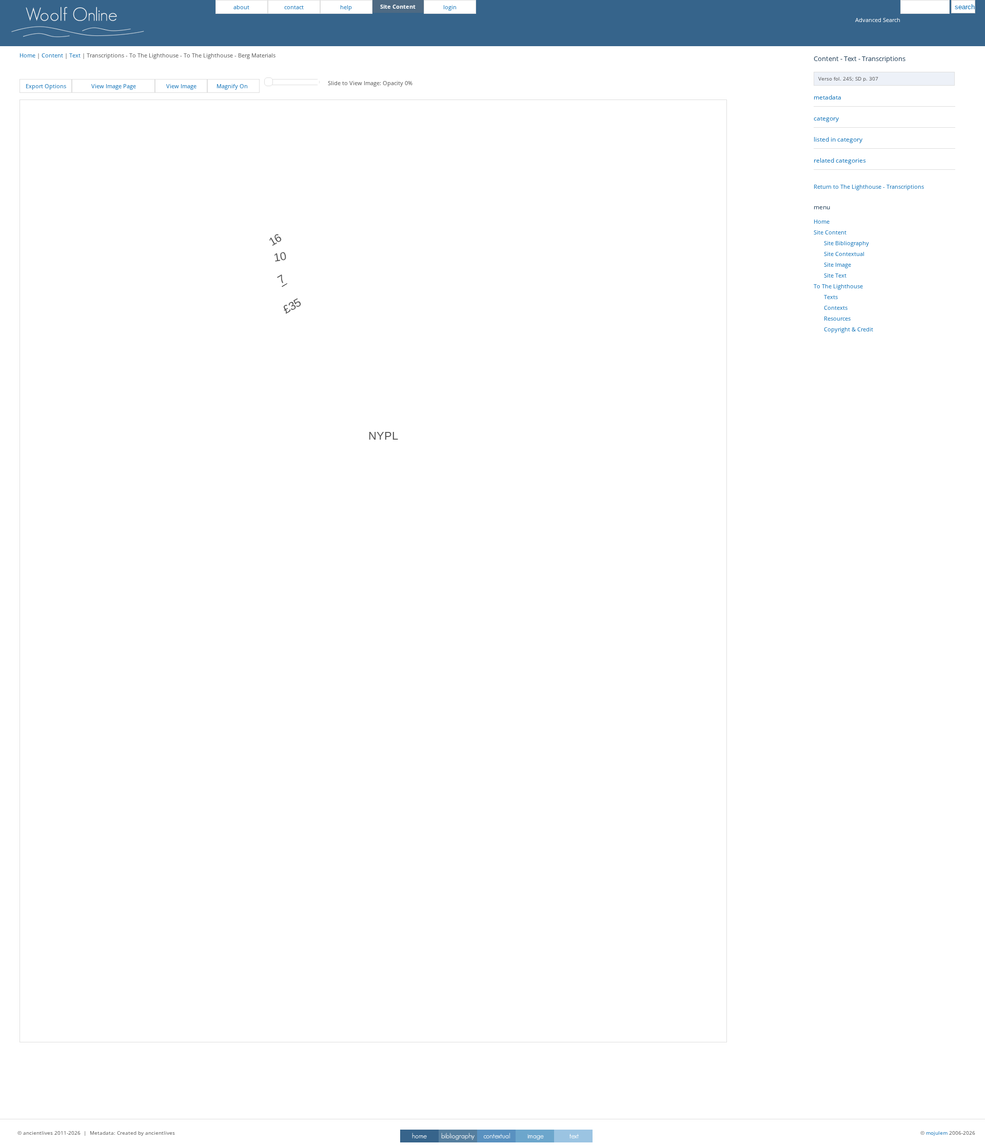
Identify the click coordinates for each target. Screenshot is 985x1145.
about (241, 7)
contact (294, 7)
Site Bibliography (846, 243)
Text (75, 55)
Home (27, 55)
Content (52, 55)
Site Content (830, 232)
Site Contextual (844, 254)
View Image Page (113, 86)
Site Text (835, 275)
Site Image (837, 264)
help (346, 7)
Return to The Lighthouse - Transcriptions (869, 186)
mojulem (937, 1132)
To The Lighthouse (838, 286)
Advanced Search (877, 20)
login (450, 7)
